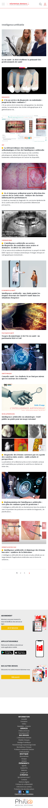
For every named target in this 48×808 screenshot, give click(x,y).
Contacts (24, 780)
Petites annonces (24, 731)
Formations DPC (24, 733)
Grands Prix (24, 768)
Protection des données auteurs (24, 789)
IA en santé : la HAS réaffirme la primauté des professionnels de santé (21, 61)
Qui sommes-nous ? (24, 777)
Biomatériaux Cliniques (24, 747)
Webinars (24, 770)
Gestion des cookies (24, 794)
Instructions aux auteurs (24, 787)
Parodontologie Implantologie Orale (24, 745)
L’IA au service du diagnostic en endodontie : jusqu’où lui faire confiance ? (22, 101)
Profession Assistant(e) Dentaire (24, 749)
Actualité (24, 719)
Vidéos (24, 724)
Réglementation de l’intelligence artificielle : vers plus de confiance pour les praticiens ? (22, 503)
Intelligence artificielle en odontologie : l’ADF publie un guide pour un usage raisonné (21, 418)
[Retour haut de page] (43, 802)
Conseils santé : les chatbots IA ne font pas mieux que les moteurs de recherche (23, 377)
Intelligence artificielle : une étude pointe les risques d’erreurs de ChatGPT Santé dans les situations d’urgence (21, 295)
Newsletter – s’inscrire (24, 726)
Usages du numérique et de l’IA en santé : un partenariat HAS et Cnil (21, 337)
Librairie (24, 761)
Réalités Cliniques (24, 740)
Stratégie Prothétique (24, 742)
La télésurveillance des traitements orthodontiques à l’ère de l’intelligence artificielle (23, 149)
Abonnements (24, 756)
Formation (24, 721)
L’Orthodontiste (24, 752)
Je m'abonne (12, 628)
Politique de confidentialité (24, 784)
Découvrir (16, 677)
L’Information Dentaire (24, 738)
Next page (29, 574)
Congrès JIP (24, 773)
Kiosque (24, 759)
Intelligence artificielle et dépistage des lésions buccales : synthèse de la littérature (23, 551)
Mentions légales (24, 782)
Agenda (24, 766)
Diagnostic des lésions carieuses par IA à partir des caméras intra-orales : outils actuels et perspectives (23, 457)
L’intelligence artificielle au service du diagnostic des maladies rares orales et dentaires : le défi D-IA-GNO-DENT (20, 245)
